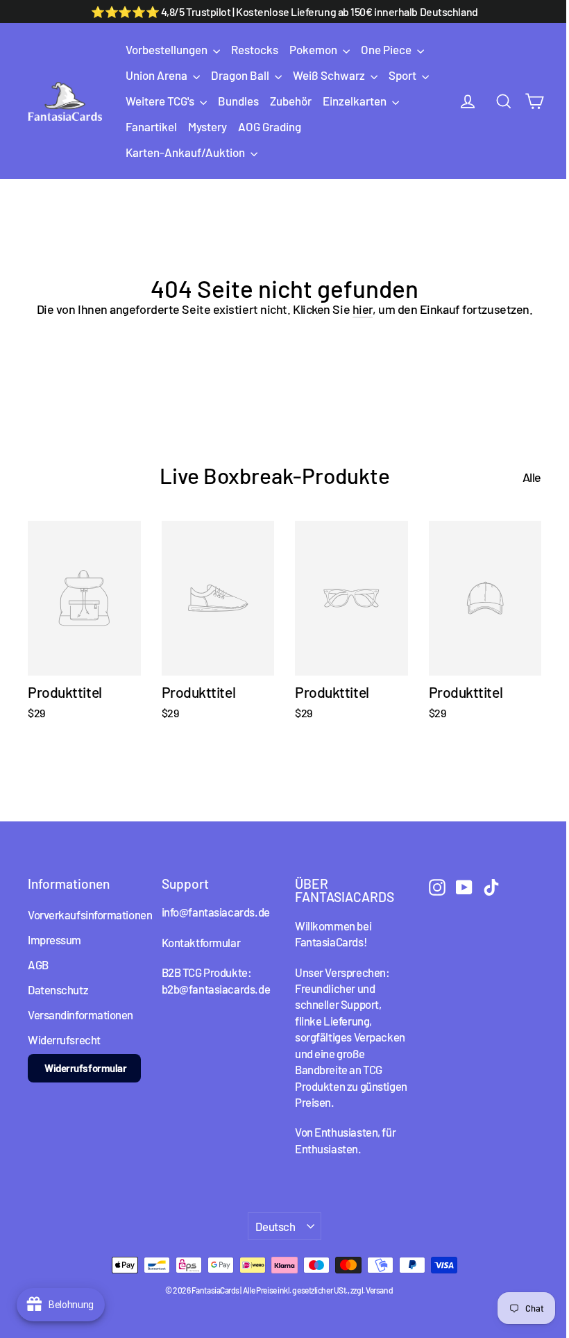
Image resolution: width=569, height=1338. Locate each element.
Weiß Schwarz (330, 75)
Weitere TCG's (161, 101)
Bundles (238, 101)
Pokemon (314, 49)
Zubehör (291, 101)
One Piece (387, 49)
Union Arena (157, 75)
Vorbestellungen (168, 49)
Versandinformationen (80, 1014)
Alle (532, 477)
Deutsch (275, 1226)
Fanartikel (151, 126)
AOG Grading (269, 126)
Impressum (54, 939)
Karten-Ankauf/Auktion (186, 152)
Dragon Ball (241, 75)
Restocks (254, 49)
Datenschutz (58, 989)
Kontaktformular (201, 942)
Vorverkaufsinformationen (84, 914)
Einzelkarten (356, 101)
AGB (38, 964)
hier (363, 309)
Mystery (207, 126)
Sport (403, 75)
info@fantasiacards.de (216, 912)
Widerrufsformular (85, 1068)
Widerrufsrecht (64, 1039)
